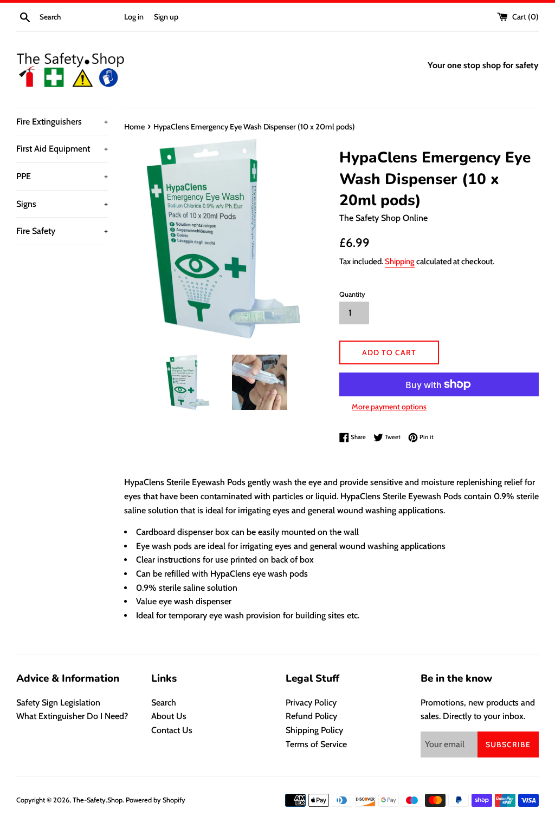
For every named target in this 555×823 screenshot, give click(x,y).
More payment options (389, 407)
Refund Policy (311, 716)
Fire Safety (62, 231)
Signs (62, 204)
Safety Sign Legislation (58, 702)
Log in (134, 17)
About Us (168, 716)
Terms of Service (316, 744)
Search (163, 702)
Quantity (352, 294)
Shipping (400, 261)
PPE (62, 176)
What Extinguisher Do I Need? (72, 716)
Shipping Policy (314, 730)
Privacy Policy (311, 702)
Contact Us (171, 730)
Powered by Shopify (155, 800)
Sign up (166, 17)
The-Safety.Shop (97, 800)
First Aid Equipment (62, 148)
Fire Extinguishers (62, 121)
